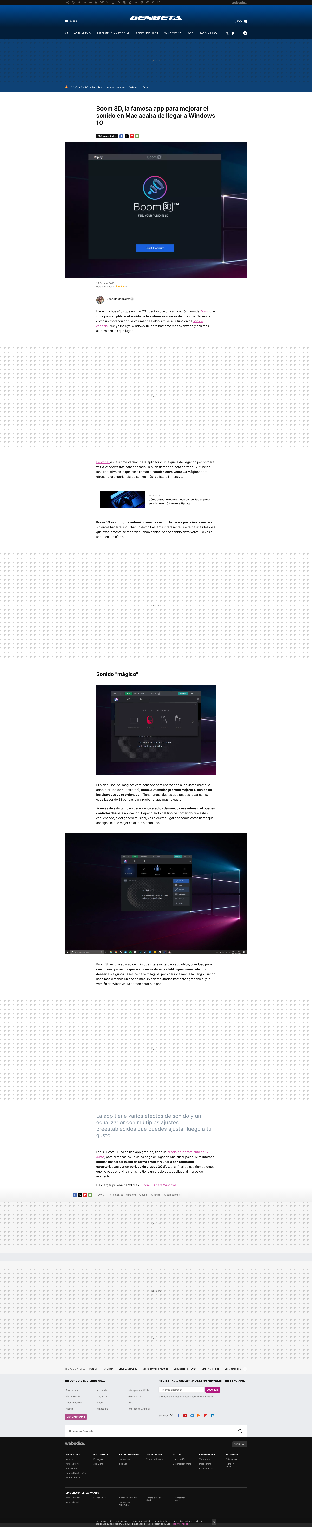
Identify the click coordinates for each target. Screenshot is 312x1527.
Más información (180, 1523)
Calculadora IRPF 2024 (185, 1369)
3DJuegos (98, 1459)
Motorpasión (179, 1459)
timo (130, 1402)
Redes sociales (74, 1402)
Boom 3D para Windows (159, 1185)
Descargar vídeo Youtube (156, 1369)
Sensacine (124, 1459)
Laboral (101, 1402)
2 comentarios (108, 136)
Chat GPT (94, 1369)
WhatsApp (102, 1408)
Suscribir (213, 1389)
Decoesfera (205, 1463)
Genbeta (156, 18)
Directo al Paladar (154, 1459)
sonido (156, 1194)
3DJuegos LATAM (102, 1497)
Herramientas (116, 1194)
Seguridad (102, 1396)
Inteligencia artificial (139, 1390)
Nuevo (237, 21)
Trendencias (205, 1459)
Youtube (185, 1415)
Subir (237, 1444)
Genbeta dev (135, 1396)
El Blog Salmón (233, 1459)
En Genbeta (154, 495)
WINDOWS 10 (172, 33)
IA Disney (109, 1369)
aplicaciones (173, 1194)
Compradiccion (206, 1468)
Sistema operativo (115, 87)
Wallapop (133, 87)
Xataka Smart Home (76, 1473)
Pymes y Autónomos (232, 1465)
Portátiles (97, 87)
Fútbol (146, 87)
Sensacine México (128, 1497)
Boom (204, 311)
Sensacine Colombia (124, 1503)
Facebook (239, 33)
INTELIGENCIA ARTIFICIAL (113, 33)
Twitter (227, 33)
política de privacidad (202, 1396)
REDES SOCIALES (147, 33)
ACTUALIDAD (82, 33)
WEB (190, 33)
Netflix (69, 1408)
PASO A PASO (208, 33)
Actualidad (103, 1390)
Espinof (123, 1463)
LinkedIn (212, 1415)
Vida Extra (98, 1463)
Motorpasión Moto (182, 1463)
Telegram (245, 33)
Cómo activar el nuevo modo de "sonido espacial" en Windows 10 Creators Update (180, 501)
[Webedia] (75, 1443)
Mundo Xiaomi (73, 1477)
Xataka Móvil (72, 1463)
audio (144, 1194)
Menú (74, 21)
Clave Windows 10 (128, 1369)
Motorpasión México (179, 1499)
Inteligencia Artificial (139, 1408)
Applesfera (71, 1468)
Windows (131, 1194)
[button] (120, 299)
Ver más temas (76, 1417)
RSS (199, 1415)
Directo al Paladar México (154, 1499)
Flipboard (233, 33)
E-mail (137, 136)
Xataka (69, 1459)
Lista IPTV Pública (211, 1369)
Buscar (240, 1431)
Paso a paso (72, 1390)
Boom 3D (103, 462)
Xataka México (73, 1497)
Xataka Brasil (72, 1502)
